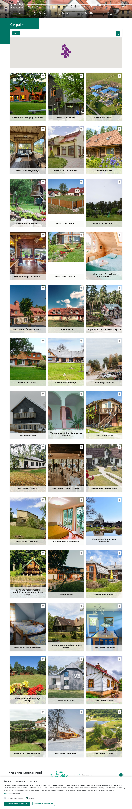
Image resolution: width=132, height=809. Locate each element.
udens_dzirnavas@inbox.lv (25, 318)
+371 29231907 (58, 215)
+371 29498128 (20, 480)
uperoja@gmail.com (61, 689)
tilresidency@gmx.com (62, 318)
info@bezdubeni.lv (60, 742)
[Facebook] (116, 6)
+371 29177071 (97, 693)
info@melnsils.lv (97, 371)
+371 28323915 (20, 109)
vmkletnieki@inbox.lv (23, 212)
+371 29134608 (97, 109)
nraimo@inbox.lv (21, 742)
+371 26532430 (58, 109)
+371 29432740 (58, 427)
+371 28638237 (97, 639)
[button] (67, 54)
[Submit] (121, 775)
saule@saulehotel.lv (99, 689)
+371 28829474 (20, 693)
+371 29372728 (58, 639)
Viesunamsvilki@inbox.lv (24, 424)
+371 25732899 (58, 321)
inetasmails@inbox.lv (23, 477)
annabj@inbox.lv (97, 424)
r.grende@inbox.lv (60, 265)
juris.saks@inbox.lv (98, 742)
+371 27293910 (20, 268)
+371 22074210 (20, 586)
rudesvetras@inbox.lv (99, 106)
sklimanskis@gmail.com (100, 265)
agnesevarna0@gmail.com (25, 530)
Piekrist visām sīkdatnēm (17, 804)
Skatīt (6, 793)
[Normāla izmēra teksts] (81, 2)
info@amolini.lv (59, 371)
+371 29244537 (97, 215)
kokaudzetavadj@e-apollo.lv (64, 424)
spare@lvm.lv (96, 318)
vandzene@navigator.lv (100, 530)
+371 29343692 (20, 533)
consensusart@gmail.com (25, 265)
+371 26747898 (20, 374)
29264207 (56, 480)
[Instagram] (119, 6)
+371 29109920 (58, 693)
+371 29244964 (58, 162)
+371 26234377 (20, 215)
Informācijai (86, 6)
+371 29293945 (97, 745)
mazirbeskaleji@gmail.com (25, 689)
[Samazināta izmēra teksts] (78, 2)
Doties (16, 114)
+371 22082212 (97, 268)
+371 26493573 (20, 162)
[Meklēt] (118, 33)
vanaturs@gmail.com (99, 636)
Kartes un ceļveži (111, 13)
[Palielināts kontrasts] (88, 2)
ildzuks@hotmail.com (61, 530)
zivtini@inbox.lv (59, 212)
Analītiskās (32, 798)
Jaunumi (19, 13)
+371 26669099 (97, 321)
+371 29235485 (97, 162)
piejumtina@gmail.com (24, 159)
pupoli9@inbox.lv (98, 583)
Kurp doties (43, 13)
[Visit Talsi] (16, 4)
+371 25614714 (20, 427)
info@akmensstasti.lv (99, 477)
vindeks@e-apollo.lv (99, 159)
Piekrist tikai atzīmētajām (44, 804)
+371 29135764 (97, 427)
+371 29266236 (58, 745)
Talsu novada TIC (73, 6)
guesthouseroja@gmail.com (26, 371)
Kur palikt (89, 13)
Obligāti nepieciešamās (15, 798)
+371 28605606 (97, 374)
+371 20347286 (97, 480)
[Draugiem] (123, 6)
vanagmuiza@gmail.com (62, 583)
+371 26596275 (58, 268)
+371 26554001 (97, 586)
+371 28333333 (58, 374)
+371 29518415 (20, 639)
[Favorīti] (74, 2)
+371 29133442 (58, 533)
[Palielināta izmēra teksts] (83, 2)
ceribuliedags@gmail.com (63, 477)
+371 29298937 (20, 745)
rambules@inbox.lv (60, 159)
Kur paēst (66, 13)
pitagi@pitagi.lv (59, 636)
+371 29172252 (20, 321)
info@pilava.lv (58, 106)
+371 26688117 (58, 586)
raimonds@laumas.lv (23, 106)
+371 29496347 (97, 533)
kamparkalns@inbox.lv (23, 636)
